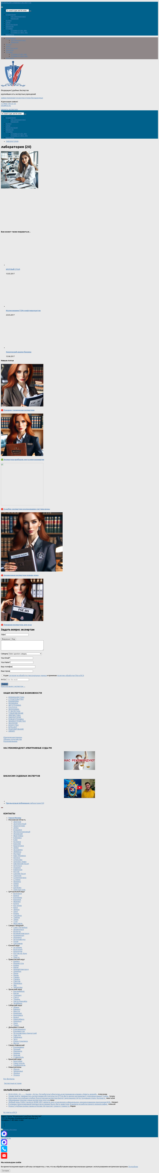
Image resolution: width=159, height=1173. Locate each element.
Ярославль (18, 924)
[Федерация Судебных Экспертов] (13, 87)
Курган (16, 993)
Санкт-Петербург (20, 928)
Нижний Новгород (21, 969)
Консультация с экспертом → (13, 686)
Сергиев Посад (19, 874)
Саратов (16, 981)
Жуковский (18, 834)
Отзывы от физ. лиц (19, 33)
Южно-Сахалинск (20, 1041)
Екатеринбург (19, 991)
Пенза (15, 973)
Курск (15, 908)
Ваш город (5, 671)
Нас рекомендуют (18, 17)
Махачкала (17, 1051)
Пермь (16, 975)
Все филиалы (9, 1079)
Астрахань (17, 947)
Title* (3, 635)
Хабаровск (17, 1037)
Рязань (16, 914)
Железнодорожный (21, 832)
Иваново (17, 902)
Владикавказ (18, 1047)
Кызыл (16, 1017)
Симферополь (19, 1065)
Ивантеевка (18, 836)
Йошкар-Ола (18, 963)
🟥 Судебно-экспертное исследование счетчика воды (25, 509)
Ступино (16, 880)
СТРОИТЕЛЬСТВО (16, 699)
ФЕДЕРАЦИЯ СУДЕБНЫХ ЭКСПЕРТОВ (16, 3)
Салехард (17, 995)
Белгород (17, 894)
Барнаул (16, 1009)
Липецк (16, 910)
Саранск (16, 979)
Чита (15, 1039)
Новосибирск (18, 1019)
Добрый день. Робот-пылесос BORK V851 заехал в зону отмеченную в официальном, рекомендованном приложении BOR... (59, 1102)
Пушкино (17, 868)
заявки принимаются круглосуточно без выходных (22, 98)
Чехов (16, 886)
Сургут (16, 997)
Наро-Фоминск (19, 856)
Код (13, 639)
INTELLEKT (12, 727)
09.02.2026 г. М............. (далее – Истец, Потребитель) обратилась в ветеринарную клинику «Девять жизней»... (53, 1094)
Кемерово (17, 1013)
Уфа (15, 985)
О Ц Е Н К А (12, 707)
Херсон (16, 1069)
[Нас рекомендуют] (79, 760)
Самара (16, 977)
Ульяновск (17, 983)
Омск (15, 1023)
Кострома (17, 906)
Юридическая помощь (12, 737)
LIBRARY (11, 731)
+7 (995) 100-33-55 (8, 104)
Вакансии (15, 19)
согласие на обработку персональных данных (28, 676)
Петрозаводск (19, 939)
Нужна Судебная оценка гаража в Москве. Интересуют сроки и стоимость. (39, 1106)
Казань (16, 965)
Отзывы (9, 29)
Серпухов (17, 876)
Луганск (16, 1075)
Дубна (16, 828)
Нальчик (16, 1055)
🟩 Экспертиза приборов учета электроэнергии (22, 460)
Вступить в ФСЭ (10, 1112)
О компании (11, 15)
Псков (15, 941)
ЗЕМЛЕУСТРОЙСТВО (17, 721)
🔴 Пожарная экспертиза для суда (16, 625)
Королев (17, 844)
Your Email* (5, 658)
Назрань (16, 1053)
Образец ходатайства (12, 739)
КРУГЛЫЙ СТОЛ (13, 269)
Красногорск (18, 846)
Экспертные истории (12, 1083)
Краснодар (17, 951)
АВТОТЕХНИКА (14, 705)
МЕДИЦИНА (13, 703)
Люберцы (17, 852)
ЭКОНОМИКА (13, 709)
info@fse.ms (6, 106)
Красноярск (18, 1015)
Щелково (17, 888)
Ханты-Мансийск (20, 1001)
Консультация (12, 25)
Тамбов (16, 918)
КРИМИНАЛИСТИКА (16, 697)
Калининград (18, 935)
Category (4, 654)
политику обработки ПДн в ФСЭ (70, 676)
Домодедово (19, 826)
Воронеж (17, 900)
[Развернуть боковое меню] (2, 807)
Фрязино (17, 882)
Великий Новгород (21, 933)
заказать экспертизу (9, 109)
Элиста (16, 957)
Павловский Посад (21, 864)
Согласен (5, 1171)
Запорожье (18, 1071)
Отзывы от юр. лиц (19, 31)
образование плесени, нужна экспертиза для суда (29, 1100)
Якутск (16, 1043)
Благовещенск (19, 1029)
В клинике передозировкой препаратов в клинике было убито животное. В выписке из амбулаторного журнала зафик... (58, 1104)
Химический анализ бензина (18, 352)
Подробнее (133, 1167)
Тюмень (16, 999)
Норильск (17, 1021)
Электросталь (19, 890)
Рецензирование (10, 741)
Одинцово (17, 860)
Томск (16, 1025)
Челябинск (17, 1003)
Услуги (8, 21)
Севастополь (19, 1063)
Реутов (16, 872)
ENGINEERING (13, 701)
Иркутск (16, 1011)
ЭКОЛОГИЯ (13, 723)
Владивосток (19, 1031)
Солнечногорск (19, 878)
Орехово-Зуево (19, 862)
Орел (15, 912)
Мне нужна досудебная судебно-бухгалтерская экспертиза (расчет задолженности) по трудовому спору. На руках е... (57, 1098)
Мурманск (17, 937)
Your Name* (5, 662)
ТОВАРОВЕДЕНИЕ (15, 713)
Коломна (17, 842)
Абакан (16, 1007)
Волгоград (17, 949)
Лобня (16, 848)
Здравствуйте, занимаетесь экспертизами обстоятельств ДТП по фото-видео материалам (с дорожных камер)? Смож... (58, 1096)
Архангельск (18, 929)
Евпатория (17, 1061)
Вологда (17, 931)
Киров (16, 967)
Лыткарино (18, 850)
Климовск (17, 838)
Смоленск (17, 916)
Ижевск (16, 961)
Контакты (10, 35)
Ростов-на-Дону (20, 953)
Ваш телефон (6, 667)
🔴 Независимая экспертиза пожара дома (20, 575)
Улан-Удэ (17, 1035)
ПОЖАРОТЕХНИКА (16, 719)
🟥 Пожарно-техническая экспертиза (17, 410)
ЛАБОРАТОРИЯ (12, 141)
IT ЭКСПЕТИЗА (14, 711)
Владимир (17, 898)
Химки (16, 884)
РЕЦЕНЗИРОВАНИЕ (16, 729)
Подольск (17, 866)
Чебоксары (17, 987)
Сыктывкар (18, 943)
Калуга (16, 904)
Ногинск (16, 858)
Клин (15, 840)
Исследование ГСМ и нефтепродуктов (23, 311)
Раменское (17, 870)
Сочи (15, 955)
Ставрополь (18, 1057)
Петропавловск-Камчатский (25, 1033)
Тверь (16, 920)
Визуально (6, 639)
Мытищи (17, 854)
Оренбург (17, 971)
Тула (15, 922)
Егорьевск (17, 830)
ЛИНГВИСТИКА (14, 715)
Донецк (16, 1073)
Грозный (16, 1049)
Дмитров (17, 822)
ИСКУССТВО (13, 725)
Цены (8, 23)
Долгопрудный (19, 824)
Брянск (16, 896)
